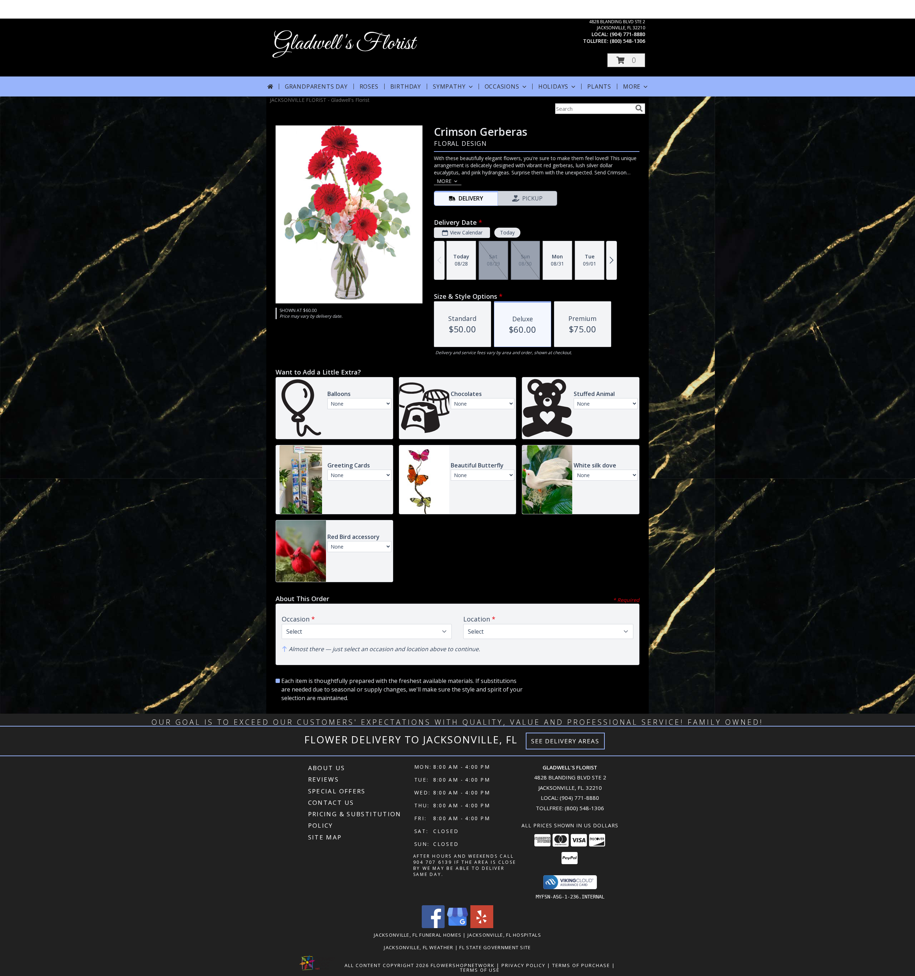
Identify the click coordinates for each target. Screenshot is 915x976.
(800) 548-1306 (627, 41)
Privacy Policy (523, 965)
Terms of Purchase (581, 965)
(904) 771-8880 (627, 34)
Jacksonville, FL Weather (418, 947)
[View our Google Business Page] (457, 926)
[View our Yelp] (481, 926)
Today (507, 232)
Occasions (502, 86)
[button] (626, 60)
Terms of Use (480, 970)
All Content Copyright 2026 (387, 965)
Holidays (553, 86)
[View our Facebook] (433, 926)
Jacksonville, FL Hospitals (504, 935)
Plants (599, 86)
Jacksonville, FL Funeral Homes (417, 935)
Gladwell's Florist (344, 43)
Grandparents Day (316, 86)
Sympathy (449, 86)
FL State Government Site (495, 947)
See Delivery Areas (565, 741)
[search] (639, 108)
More (631, 86)
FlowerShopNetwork (463, 965)
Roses (369, 86)
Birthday (405, 86)
